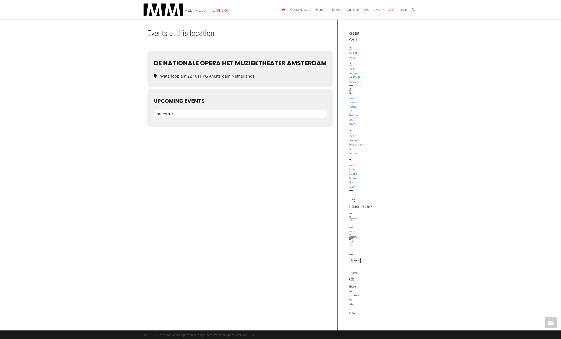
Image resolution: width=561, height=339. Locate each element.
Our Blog (353, 9)
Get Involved (373, 9)
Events (320, 9)
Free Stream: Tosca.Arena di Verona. (356, 144)
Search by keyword (351, 216)
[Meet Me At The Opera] (283, 9)
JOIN (391, 9)
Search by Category (351, 234)
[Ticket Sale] (351, 241)
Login (403, 9)
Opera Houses (300, 9)
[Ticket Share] (351, 245)
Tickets (336, 9)
